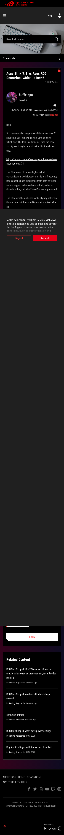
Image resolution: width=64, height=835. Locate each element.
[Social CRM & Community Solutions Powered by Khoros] (52, 827)
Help (50, 15)
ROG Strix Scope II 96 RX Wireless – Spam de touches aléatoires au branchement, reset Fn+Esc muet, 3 (31, 673)
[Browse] (6, 15)
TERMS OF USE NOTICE (22, 802)
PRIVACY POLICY (43, 802)
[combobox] (32, 39)
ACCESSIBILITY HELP (15, 782)
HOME (21, 777)
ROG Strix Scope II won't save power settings (28, 731)
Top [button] (5, 826)
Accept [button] (45, 238)
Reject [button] (19, 238)
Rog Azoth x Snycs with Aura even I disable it (29, 747)
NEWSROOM (34, 777)
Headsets (10, 58)
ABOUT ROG (9, 777)
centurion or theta (15, 714)
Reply (32, 637)
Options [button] (59, 58)
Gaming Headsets (16, 719)
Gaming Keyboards (17, 682)
